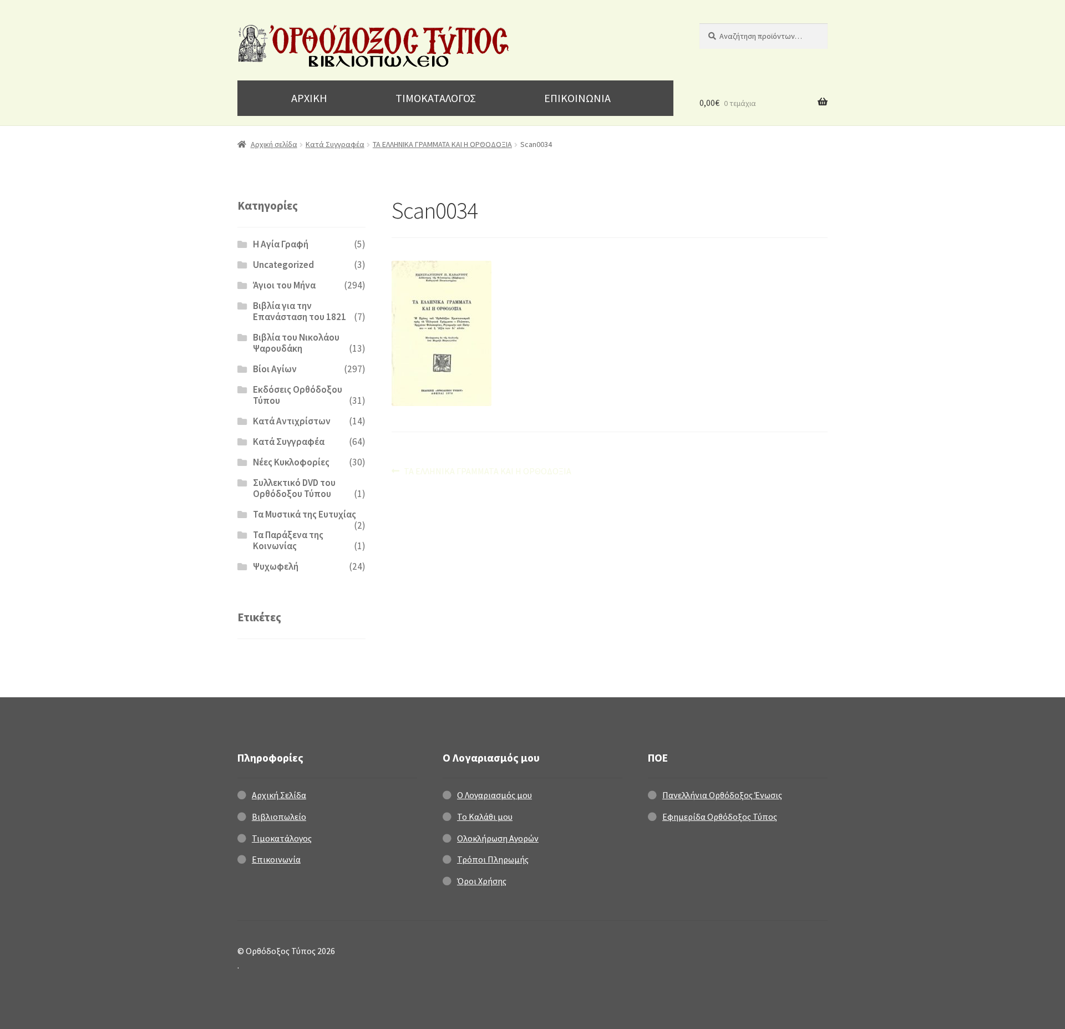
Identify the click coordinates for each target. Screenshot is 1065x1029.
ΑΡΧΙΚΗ (309, 98)
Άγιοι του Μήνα (284, 285)
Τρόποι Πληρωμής (493, 859)
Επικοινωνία (276, 859)
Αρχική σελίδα (274, 144)
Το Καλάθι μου (485, 816)
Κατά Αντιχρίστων (292, 421)
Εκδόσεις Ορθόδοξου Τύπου (297, 395)
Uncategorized (283, 264)
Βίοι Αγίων (275, 369)
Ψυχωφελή (275, 566)
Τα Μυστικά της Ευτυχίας (304, 514)
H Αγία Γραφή (280, 244)
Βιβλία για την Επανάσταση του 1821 (299, 311)
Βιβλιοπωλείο (279, 816)
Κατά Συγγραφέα (335, 144)
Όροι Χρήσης (481, 880)
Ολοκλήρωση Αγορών (498, 838)
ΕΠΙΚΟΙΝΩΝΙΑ (577, 98)
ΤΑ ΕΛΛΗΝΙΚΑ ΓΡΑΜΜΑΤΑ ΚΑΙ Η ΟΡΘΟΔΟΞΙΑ (442, 144)
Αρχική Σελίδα (279, 794)
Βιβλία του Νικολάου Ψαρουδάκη (296, 342)
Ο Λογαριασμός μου (494, 794)
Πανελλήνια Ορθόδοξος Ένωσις (722, 794)
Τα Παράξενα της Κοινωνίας (288, 540)
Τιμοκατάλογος (282, 838)
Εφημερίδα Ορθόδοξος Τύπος (719, 816)
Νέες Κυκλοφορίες (291, 462)
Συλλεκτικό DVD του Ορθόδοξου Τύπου (294, 488)
